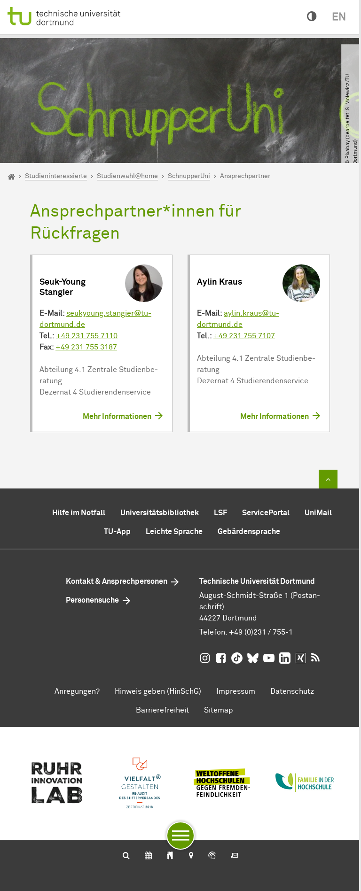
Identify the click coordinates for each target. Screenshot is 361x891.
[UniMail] (234, 856)
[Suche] (126, 856)
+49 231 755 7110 (87, 336)
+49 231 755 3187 (86, 347)
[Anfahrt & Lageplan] (190, 856)
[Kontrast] (311, 17)
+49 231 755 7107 (244, 336)
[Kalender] (148, 856)
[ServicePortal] (212, 856)
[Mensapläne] (169, 856)
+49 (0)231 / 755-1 (261, 632)
